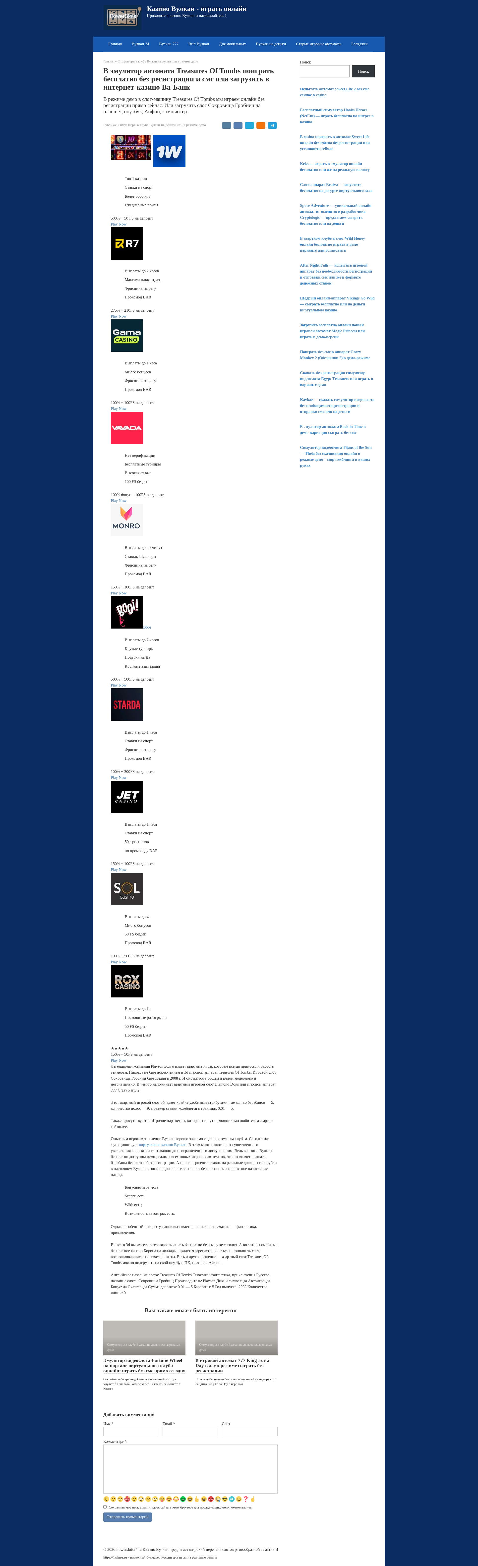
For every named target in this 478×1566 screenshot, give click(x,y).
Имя (108, 1424)
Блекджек (359, 44)
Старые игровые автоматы (318, 44)
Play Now (119, 224)
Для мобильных (232, 44)
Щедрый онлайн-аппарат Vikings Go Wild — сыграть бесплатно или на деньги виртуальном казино (337, 304)
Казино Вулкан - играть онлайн (197, 8)
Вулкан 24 (140, 44)
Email (169, 1424)
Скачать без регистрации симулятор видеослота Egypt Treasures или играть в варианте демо (336, 379)
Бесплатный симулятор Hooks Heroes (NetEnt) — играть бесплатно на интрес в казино (337, 116)
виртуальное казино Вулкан (162, 1145)
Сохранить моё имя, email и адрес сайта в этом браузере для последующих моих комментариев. (181, 1507)
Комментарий (115, 1441)
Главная (115, 44)
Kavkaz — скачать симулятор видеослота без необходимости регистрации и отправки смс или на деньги (337, 406)
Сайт (226, 1424)
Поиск (305, 62)
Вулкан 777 (169, 44)
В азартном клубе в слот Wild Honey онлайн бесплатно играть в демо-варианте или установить (332, 244)
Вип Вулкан (198, 44)
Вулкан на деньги (271, 44)
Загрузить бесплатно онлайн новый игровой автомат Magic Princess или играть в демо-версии (332, 331)
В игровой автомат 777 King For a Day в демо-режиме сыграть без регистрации (232, 1365)
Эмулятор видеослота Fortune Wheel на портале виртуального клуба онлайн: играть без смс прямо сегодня (144, 1365)
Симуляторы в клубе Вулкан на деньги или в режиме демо (162, 125)
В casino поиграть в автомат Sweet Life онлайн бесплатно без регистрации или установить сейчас (335, 143)
